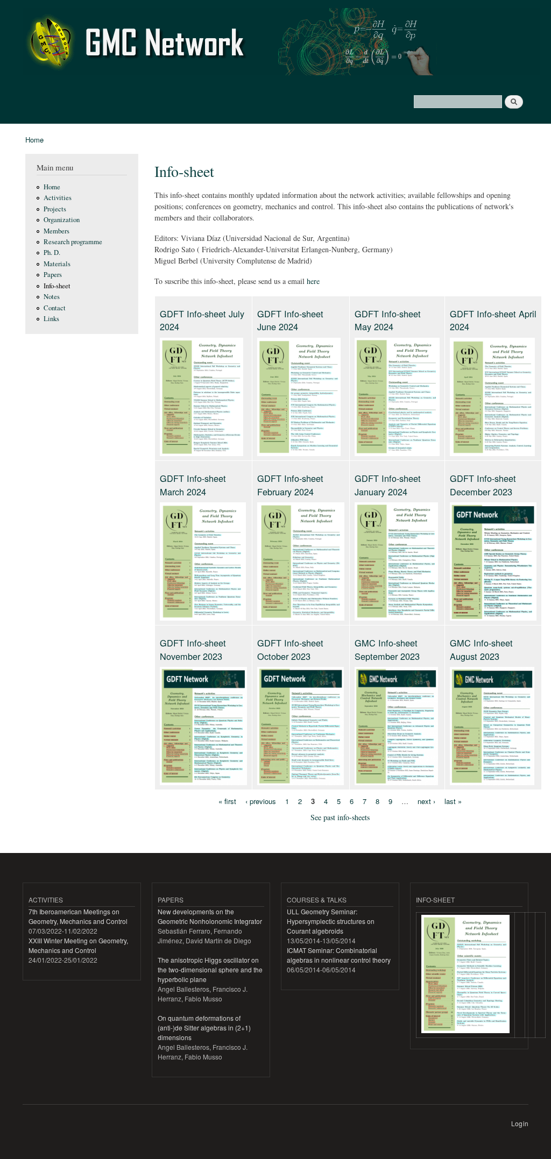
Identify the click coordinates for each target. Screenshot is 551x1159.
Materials (57, 263)
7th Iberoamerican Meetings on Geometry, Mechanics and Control (78, 916)
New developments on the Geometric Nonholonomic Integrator (210, 916)
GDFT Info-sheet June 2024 (290, 320)
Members (56, 231)
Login (519, 1123)
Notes (52, 296)
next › (426, 800)
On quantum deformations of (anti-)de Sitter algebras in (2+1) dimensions (204, 1027)
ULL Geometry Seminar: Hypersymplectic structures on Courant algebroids (331, 921)
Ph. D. (52, 252)
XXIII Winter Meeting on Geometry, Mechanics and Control (78, 945)
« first (227, 800)
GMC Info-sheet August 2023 (481, 649)
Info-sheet (57, 285)
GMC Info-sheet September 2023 (387, 649)
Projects (55, 209)
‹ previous (260, 800)
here (313, 281)
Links (51, 318)
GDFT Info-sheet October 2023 (290, 649)
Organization (62, 219)
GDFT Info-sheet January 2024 (388, 484)
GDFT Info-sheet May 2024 (388, 320)
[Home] (282, 43)
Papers (53, 274)
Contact (55, 307)
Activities (58, 197)
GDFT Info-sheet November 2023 (193, 649)
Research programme (73, 241)
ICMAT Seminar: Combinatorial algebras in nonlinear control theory (339, 954)
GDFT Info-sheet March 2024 (193, 484)
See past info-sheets (340, 817)
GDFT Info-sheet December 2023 (483, 484)
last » (453, 800)
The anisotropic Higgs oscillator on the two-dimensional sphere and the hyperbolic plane (210, 969)
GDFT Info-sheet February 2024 (290, 484)
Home (34, 139)
